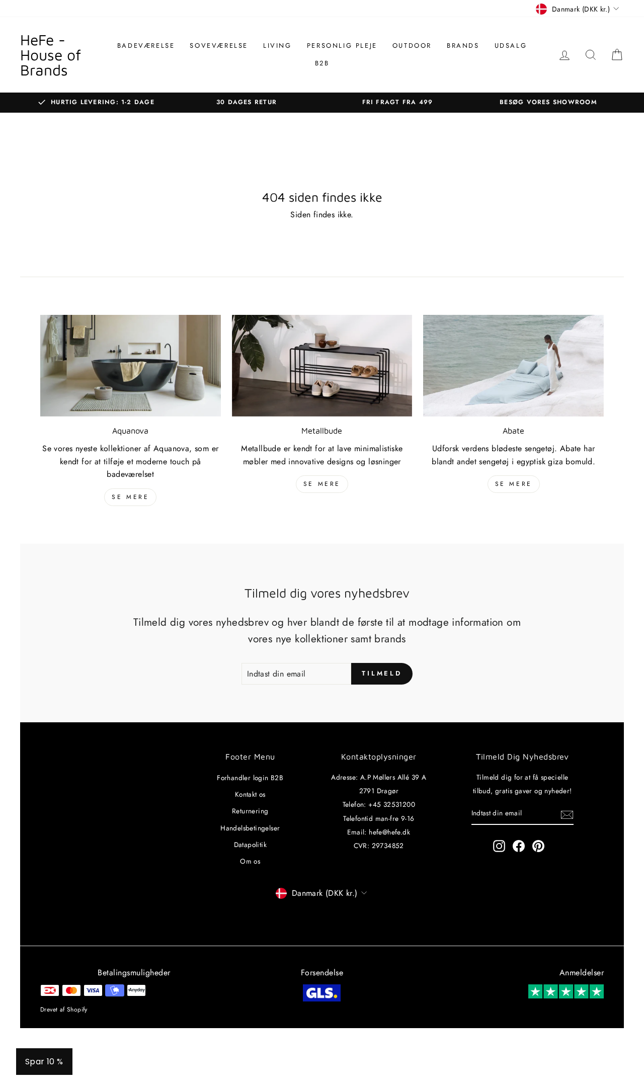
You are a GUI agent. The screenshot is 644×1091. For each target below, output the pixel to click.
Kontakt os (250, 794)
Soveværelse (219, 45)
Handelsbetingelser (250, 828)
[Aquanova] (130, 365)
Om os (250, 861)
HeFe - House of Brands (50, 54)
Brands (463, 45)
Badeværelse (146, 45)
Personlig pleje (342, 45)
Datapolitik (250, 845)
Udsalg (511, 45)
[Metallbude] (322, 365)
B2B (322, 63)
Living (277, 45)
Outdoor (412, 45)
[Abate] (513, 365)
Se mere (130, 496)
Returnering (250, 811)
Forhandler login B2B (250, 778)
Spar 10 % (44, 1061)
